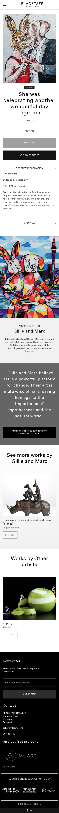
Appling (7, 623)
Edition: (29, 131)
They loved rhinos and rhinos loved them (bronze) (27, 522)
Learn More (9, 767)
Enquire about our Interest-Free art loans (29, 432)
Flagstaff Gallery (32, 5)
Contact (9, 705)
